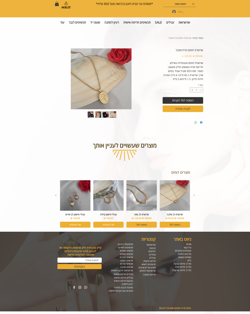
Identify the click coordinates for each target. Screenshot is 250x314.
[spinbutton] (196, 90)
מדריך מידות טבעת (182, 263)
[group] (125, 204)
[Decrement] (201, 90)
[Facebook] (74, 287)
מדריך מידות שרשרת (181, 270)
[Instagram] (80, 287)
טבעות (152, 248)
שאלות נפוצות (184, 257)
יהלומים (152, 251)
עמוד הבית (198, 38)
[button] (57, 3)
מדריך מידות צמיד (183, 267)
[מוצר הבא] (56, 195)
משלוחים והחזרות (183, 250)
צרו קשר (187, 247)
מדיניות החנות (184, 254)
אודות (188, 244)
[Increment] (192, 90)
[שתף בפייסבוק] (201, 122)
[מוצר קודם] (194, 195)
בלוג (189, 260)
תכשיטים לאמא (149, 264)
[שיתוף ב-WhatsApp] (195, 122)
